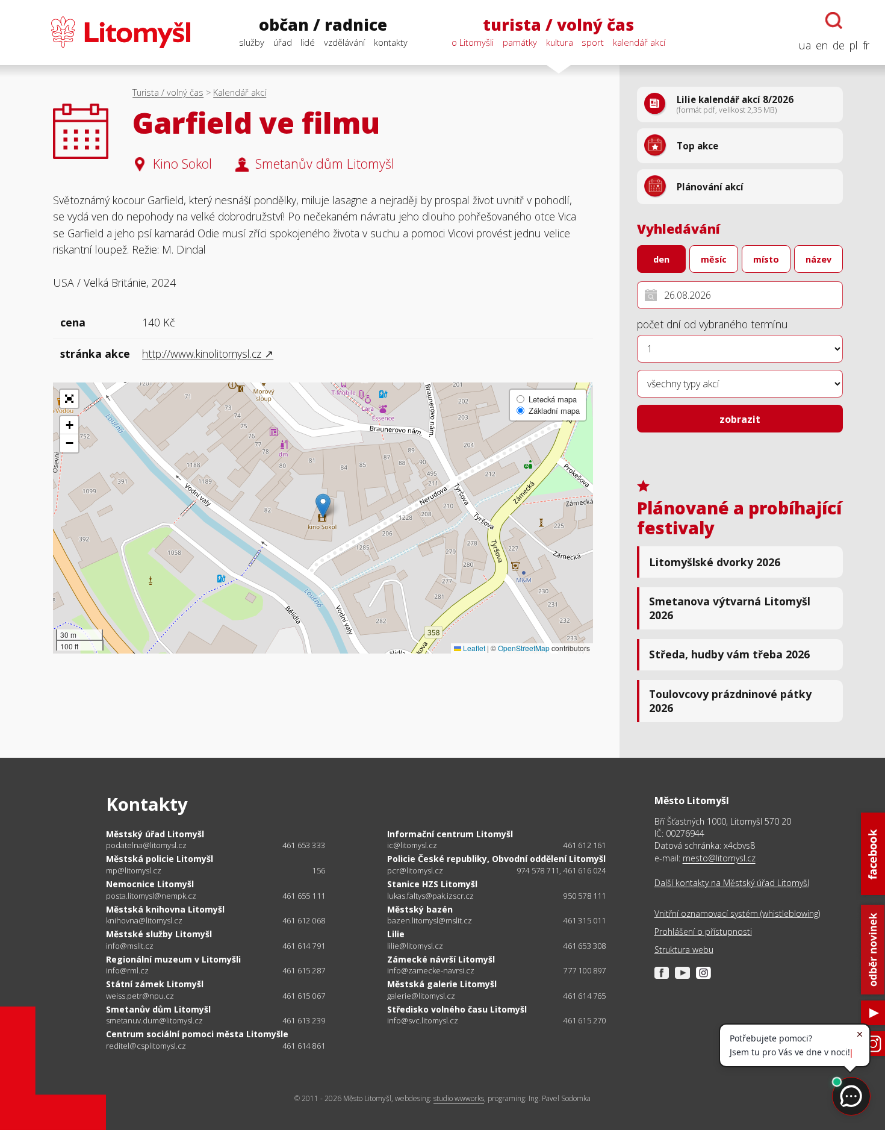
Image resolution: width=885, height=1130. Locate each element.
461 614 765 (584, 995)
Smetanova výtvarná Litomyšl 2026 (729, 608)
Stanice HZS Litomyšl (432, 884)
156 (318, 870)
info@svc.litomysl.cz (422, 1020)
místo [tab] (766, 259)
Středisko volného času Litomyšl (457, 1009)
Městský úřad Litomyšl (155, 834)
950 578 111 (584, 895)
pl (853, 45)
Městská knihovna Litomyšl (165, 909)
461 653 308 (584, 945)
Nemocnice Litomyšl (150, 884)
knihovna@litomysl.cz (144, 920)
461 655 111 (303, 895)
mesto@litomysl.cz (719, 858)
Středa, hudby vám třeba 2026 (729, 654)
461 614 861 (303, 1045)
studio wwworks (458, 1098)
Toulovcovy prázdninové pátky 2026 (730, 701)
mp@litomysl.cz (133, 870)
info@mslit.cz (130, 946)
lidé (307, 42)
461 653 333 (303, 845)
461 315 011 (584, 920)
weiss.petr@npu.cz (140, 995)
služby (251, 42)
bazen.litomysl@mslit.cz (429, 920)
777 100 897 (584, 970)
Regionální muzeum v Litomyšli (173, 959)
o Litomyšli (473, 42)
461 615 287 (303, 970)
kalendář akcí (639, 42)
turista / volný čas (558, 25)
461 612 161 (584, 845)
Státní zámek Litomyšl (154, 984)
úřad (282, 42)
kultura (559, 42)
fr (866, 45)
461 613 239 (303, 1020)
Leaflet (473, 648)
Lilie (396, 934)
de (839, 45)
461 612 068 (303, 920)
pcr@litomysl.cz (415, 870)
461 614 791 (303, 945)
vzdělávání (344, 42)
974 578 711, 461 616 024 (561, 870)
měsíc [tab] (714, 259)
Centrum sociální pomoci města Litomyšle (197, 1034)
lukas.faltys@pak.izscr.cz (430, 896)
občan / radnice (323, 25)
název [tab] (818, 259)
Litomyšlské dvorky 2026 (714, 562)
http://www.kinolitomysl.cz (201, 353)
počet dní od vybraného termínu (712, 324)
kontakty (391, 42)
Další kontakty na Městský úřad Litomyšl (731, 882)
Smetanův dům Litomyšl (158, 1009)
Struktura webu (683, 949)
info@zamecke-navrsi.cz (430, 970)
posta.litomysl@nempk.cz (151, 896)
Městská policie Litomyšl (159, 858)
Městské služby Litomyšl (159, 934)
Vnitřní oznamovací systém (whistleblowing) (737, 913)
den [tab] (661, 259)
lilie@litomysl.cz (415, 946)
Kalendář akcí (239, 92)
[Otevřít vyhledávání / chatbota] (834, 20)
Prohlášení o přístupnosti (703, 931)
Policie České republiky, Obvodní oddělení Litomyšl (496, 858)
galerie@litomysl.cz (421, 995)
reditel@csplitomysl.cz (146, 1045)
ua (805, 45)
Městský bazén (420, 909)
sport (593, 42)
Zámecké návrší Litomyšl (441, 959)
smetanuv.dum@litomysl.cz (154, 1020)
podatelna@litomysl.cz (146, 845)
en (822, 45)
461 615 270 (584, 1020)
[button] (323, 505)
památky (520, 42)
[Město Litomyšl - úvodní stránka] (103, 32)
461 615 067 (303, 995)
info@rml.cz (127, 970)
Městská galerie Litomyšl (442, 984)
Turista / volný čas (167, 92)
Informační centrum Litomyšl (450, 834)
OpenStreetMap (524, 648)
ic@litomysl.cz (412, 845)
